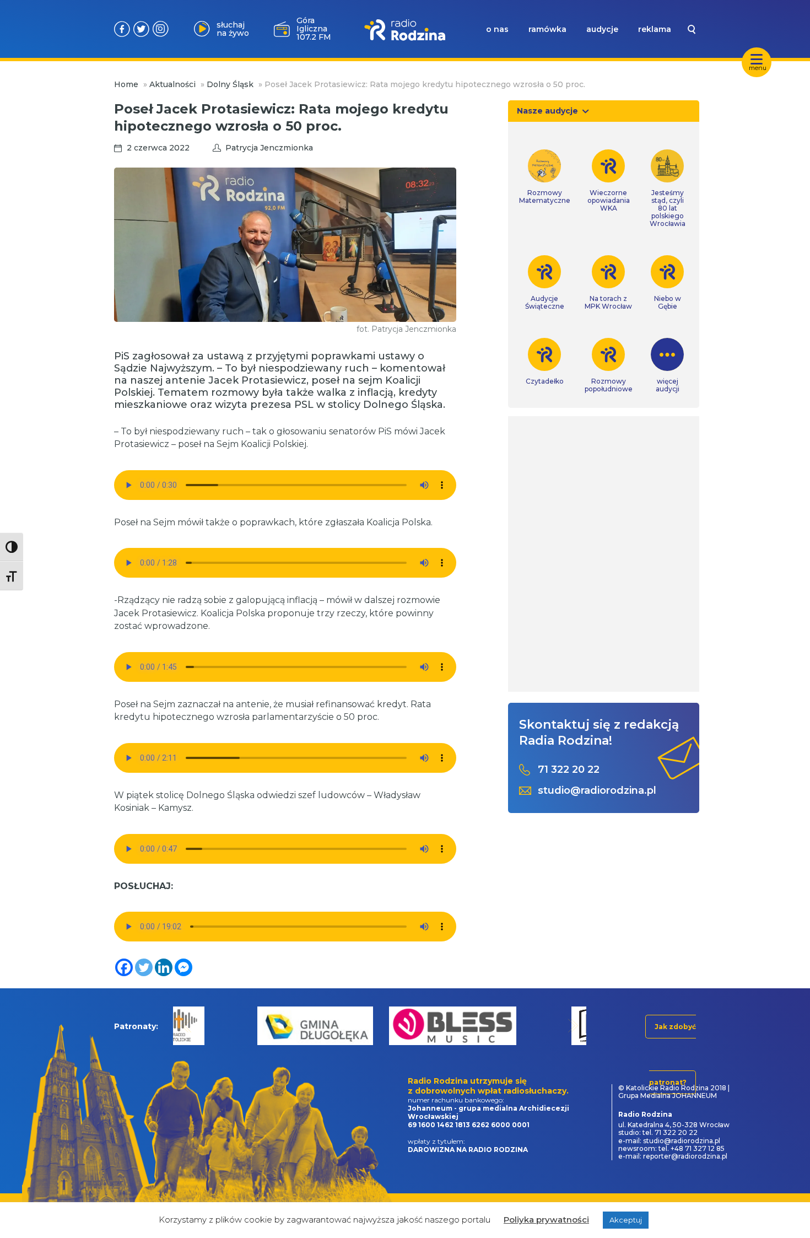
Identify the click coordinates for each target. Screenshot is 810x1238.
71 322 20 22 (569, 770)
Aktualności (172, 84)
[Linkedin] (163, 967)
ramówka (547, 29)
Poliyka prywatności (546, 1219)
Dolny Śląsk (230, 84)
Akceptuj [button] (625, 1219)
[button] (187, 1025)
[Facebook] (124, 967)
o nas (497, 29)
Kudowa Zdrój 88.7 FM (312, 28)
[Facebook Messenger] (183, 967)
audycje (602, 29)
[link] (544, 176)
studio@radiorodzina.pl (597, 790)
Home (126, 84)
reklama (654, 29)
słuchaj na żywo (233, 29)
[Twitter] (144, 967)
